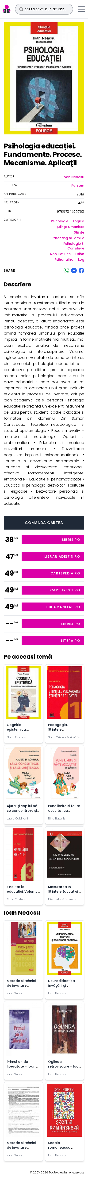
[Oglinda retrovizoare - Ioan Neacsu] (64, 1031)
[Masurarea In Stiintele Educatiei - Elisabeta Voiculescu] (64, 856)
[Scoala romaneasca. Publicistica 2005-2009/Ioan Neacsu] (64, 1112)
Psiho (79, 254)
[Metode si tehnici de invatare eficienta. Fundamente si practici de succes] (23, 950)
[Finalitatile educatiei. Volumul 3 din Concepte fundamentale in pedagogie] (23, 856)
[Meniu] (81, 9)
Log (81, 259)
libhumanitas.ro (63, 607)
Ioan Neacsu (73, 177)
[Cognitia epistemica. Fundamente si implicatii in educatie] (23, 694)
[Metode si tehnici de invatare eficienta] (23, 1112)
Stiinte (79, 232)
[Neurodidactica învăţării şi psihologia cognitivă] (64, 950)
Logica (78, 221)
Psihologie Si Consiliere (73, 246)
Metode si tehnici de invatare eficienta (21, 1147)
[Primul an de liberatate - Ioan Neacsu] (23, 1031)
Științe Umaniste (70, 226)
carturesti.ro (65, 590)
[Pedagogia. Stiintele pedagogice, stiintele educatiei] (64, 694)
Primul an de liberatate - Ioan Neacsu (21, 1066)
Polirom (77, 185)
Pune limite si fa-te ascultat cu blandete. (64, 811)
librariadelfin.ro (62, 556)
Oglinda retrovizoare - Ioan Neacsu (64, 1066)
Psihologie (59, 221)
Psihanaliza (63, 259)
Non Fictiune (60, 254)
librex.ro (70, 623)
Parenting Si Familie (68, 238)
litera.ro (70, 640)
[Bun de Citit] (6, 9)
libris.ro (71, 539)
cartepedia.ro (65, 573)
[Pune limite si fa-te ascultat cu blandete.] (64, 775)
